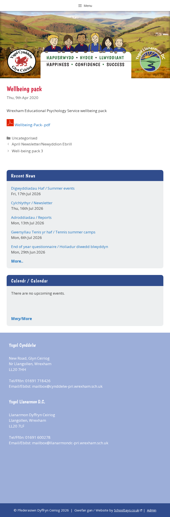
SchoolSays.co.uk (126, 510)
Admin (151, 510)
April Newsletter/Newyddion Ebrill (42, 144)
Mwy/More (21, 318)
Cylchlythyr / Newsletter (31, 202)
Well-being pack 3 (27, 150)
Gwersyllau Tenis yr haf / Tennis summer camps (53, 232)
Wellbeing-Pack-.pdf (32, 124)
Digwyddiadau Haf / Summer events (43, 188)
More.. (17, 261)
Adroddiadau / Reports (31, 217)
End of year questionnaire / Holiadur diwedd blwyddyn (59, 246)
